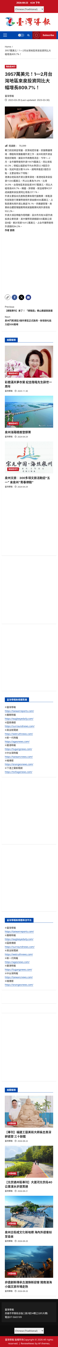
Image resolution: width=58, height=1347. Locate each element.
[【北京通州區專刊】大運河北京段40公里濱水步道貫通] (29, 1162)
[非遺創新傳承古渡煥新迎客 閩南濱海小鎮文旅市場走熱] (29, 1262)
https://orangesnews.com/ (19, 764)
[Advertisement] (29, 262)
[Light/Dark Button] (21, 35)
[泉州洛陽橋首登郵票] (29, 412)
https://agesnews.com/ (17, 741)
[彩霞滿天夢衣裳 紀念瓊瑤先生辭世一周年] (29, 362)
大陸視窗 (12, 1123)
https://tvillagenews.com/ (18, 771)
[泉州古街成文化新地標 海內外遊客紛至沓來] (29, 1212)
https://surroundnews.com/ (19, 726)
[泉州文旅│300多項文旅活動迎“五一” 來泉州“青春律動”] (29, 457)
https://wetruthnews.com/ (19, 733)
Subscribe (48, 35)
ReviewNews (27, 1343)
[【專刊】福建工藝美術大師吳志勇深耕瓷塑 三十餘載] (29, 1112)
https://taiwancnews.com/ (19, 756)
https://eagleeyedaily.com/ (19, 718)
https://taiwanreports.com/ (19, 710)
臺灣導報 (9, 95)
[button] (5, 35)
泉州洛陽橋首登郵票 (18, 432)
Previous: (29, 308)
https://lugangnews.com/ (18, 748)
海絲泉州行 (10, 66)
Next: (28, 320)
